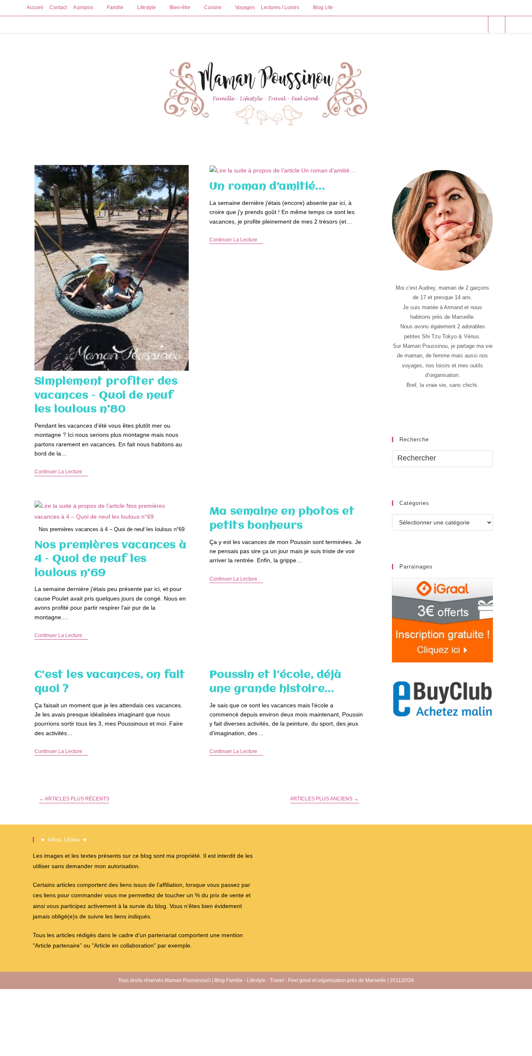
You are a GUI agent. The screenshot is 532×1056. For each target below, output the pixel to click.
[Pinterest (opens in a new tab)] (455, 24)
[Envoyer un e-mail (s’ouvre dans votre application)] (478, 24)
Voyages (245, 7)
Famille (115, 7)
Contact (58, 7)
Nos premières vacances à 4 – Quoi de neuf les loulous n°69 (110, 559)
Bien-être (180, 7)
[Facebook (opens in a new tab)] (444, 24)
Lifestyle (146, 7)
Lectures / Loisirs (280, 7)
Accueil (35, 7)
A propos (83, 7)
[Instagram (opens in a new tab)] (467, 24)
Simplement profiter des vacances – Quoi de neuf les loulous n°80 (106, 395)
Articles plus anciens (324, 799)
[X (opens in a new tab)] (433, 24)
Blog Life (323, 7)
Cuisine (213, 7)
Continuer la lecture (61, 472)
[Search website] (496, 25)
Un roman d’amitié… (267, 186)
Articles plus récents (74, 799)
